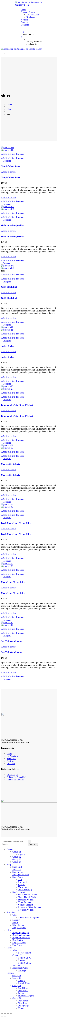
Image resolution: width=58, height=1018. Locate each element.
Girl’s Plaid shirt (9, 287)
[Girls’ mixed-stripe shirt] (7, 206)
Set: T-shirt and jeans (11, 641)
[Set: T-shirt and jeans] (7, 622)
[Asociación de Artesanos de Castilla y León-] (29, 5)
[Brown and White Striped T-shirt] (7, 386)
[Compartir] (5, 1013)
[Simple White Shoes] (7, 147)
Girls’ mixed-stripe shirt (12, 225)
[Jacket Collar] (7, 327)
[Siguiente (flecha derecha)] (5, 1016)
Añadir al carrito (8, 172)
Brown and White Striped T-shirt (17, 405)
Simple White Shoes (10, 166)
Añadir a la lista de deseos (12, 154)
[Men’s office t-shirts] (7, 445)
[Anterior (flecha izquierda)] (2, 1016)
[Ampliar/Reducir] (11, 1013)
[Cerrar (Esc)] (2, 1013)
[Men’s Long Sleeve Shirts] (7, 563)
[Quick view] (2, 161)
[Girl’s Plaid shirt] (7, 265)
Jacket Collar (7, 346)
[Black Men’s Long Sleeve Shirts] (7, 504)
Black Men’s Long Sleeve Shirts (16, 523)
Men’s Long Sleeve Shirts (13, 582)
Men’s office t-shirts (10, 464)
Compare (7, 161)
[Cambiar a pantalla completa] (8, 1013)
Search (32, 844)
